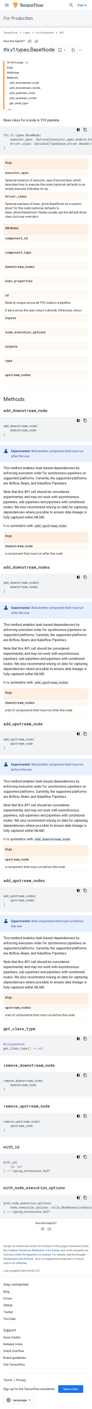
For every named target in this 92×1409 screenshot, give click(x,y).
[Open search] (71, 5)
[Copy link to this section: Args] (16, 162)
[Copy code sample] (85, 129)
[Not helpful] (36, 41)
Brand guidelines (14, 1357)
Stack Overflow (13, 1351)
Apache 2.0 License (39, 1254)
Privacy (21, 1380)
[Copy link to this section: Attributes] (23, 228)
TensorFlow (10, 32)
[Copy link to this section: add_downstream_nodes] (54, 567)
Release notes (13, 1344)
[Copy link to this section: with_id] (23, 1147)
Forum (7, 1298)
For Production (18, 18)
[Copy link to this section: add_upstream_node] (47, 724)
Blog (6, 1291)
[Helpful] (30, 41)
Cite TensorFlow (14, 1364)
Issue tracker (12, 1337)
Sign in (82, 5)
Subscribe (70, 1389)
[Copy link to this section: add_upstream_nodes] (49, 880)
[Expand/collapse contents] (27, 62)
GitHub (7, 1305)
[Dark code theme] (78, 129)
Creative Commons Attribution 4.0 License (33, 1250)
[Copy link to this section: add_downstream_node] (51, 410)
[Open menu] (7, 5)
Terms (7, 1380)
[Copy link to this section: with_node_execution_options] (69, 1188)
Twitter (8, 1312)
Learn (26, 32)
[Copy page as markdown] (73, 50)
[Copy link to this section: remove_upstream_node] (54, 1106)
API (61, 32)
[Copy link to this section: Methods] (29, 399)
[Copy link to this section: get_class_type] (40, 1029)
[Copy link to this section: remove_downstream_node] (59, 1065)
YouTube (9, 1319)
